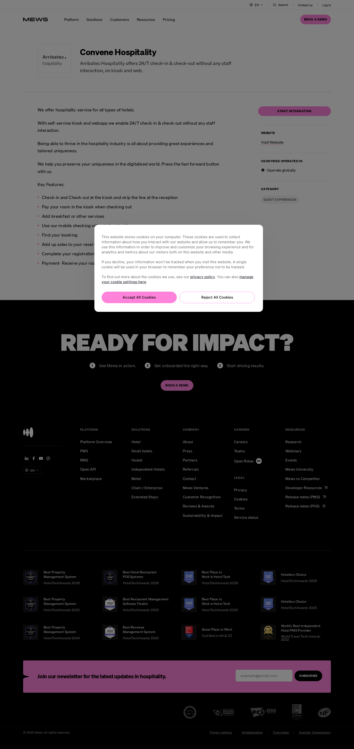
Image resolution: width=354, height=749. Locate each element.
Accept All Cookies (139, 297)
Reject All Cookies (217, 297)
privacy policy (202, 277)
